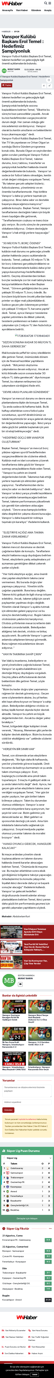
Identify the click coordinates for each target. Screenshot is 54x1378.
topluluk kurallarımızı (27, 1119)
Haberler (6, 32)
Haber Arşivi (37, 1353)
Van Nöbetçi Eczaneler (15, 1330)
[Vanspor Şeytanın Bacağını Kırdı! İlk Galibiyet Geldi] (14, 1007)
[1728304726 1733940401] (32, 335)
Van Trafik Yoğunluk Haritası (38, 1338)
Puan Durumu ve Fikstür (15, 1347)
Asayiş (47, 10)
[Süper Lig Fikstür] (50, 1229)
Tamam (34, 1374)
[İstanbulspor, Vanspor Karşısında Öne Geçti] (40, 1058)
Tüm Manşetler (38, 1347)
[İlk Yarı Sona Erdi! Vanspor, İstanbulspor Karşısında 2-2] (14, 1034)
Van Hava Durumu (40, 1330)
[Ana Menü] (49, 3)
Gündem (36, 10)
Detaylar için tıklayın (27, 1218)
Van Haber (22, 10)
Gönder (8, 1110)
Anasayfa (7, 10)
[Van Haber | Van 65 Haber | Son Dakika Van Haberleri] (12, 3)
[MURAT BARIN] (9, 980)
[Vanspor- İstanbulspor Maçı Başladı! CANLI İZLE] (14, 1058)
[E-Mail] (20, 984)
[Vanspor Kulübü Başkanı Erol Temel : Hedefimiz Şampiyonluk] (27, 78)
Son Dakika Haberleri (14, 1353)
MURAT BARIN (25, 978)
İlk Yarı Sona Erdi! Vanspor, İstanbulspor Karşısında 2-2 (13, 1044)
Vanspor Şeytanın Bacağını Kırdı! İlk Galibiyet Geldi (11, 1017)
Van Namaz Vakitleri (14, 1337)
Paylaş (8, 85)
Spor (16, 32)
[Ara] (45, 3)
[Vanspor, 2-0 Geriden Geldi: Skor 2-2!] (40, 1034)
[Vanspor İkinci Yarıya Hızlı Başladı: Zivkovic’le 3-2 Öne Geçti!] (40, 1007)
